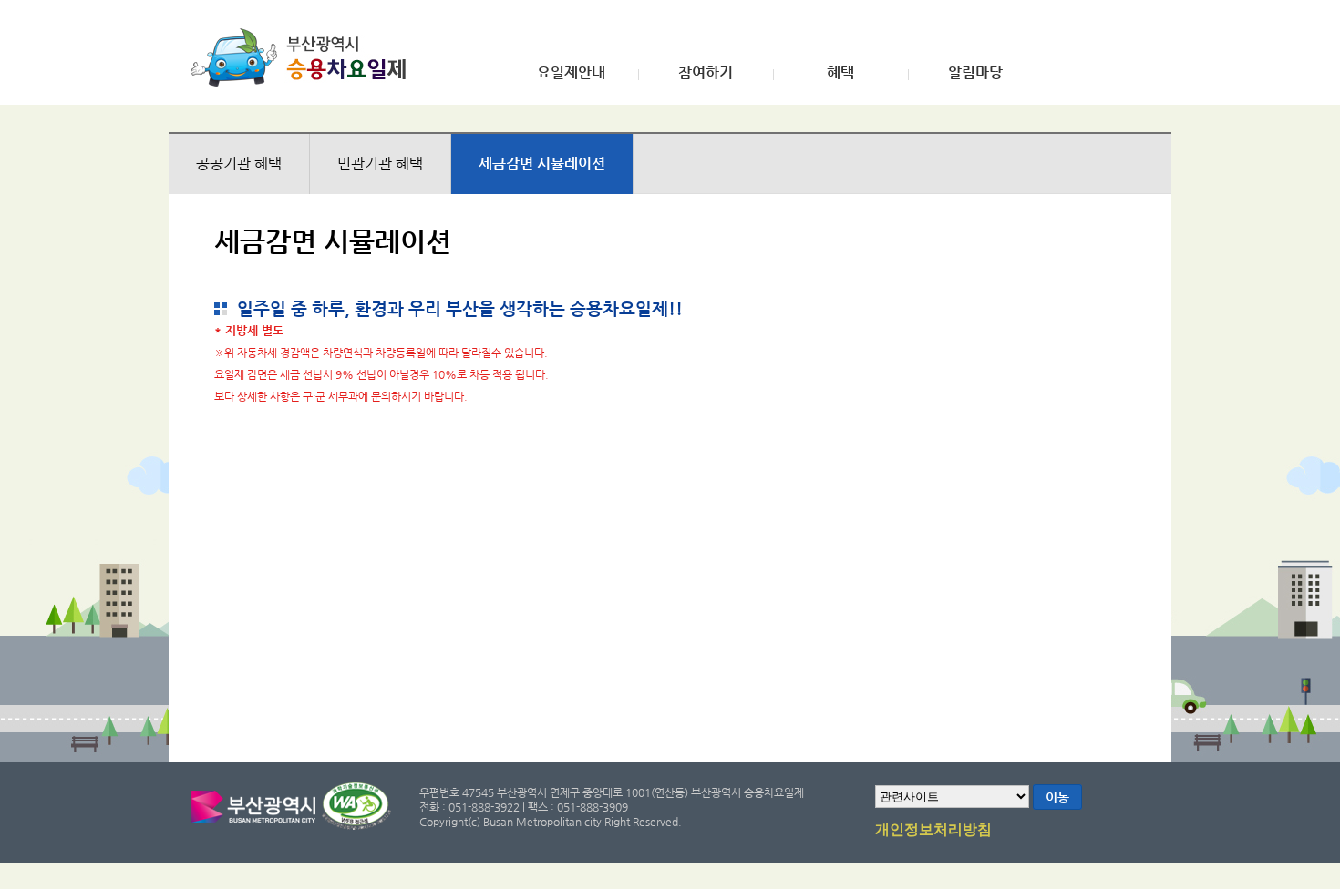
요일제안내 (571, 73)
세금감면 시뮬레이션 (542, 163)
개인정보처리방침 (933, 830)
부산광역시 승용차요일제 (304, 57)
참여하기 (705, 73)
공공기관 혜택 (239, 163)
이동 (1057, 797)
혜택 (840, 73)
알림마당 (975, 73)
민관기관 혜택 (380, 163)
